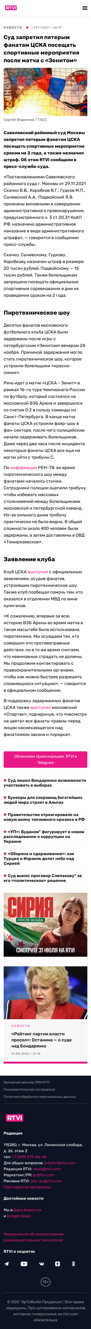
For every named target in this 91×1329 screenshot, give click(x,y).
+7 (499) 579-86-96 (29, 1157)
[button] (85, 8)
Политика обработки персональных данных (40, 1097)
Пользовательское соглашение (29, 1089)
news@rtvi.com (47, 1169)
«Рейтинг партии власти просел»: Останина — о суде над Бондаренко (41, 1040)
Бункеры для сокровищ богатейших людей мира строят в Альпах (43, 800)
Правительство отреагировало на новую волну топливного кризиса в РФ (44, 817)
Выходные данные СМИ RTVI (27, 1082)
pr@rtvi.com (44, 1175)
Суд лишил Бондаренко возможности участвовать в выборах (45, 783)
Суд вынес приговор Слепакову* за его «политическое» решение (43, 878)
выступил (38, 572)
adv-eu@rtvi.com (46, 1181)
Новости (13, 27)
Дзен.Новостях (27, 1210)
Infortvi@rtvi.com (59, 1163)
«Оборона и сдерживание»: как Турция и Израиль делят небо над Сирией (39, 858)
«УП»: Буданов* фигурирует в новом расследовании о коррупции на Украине (44, 836)
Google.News (19, 1216)
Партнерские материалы (27, 1187)
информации (23, 467)
